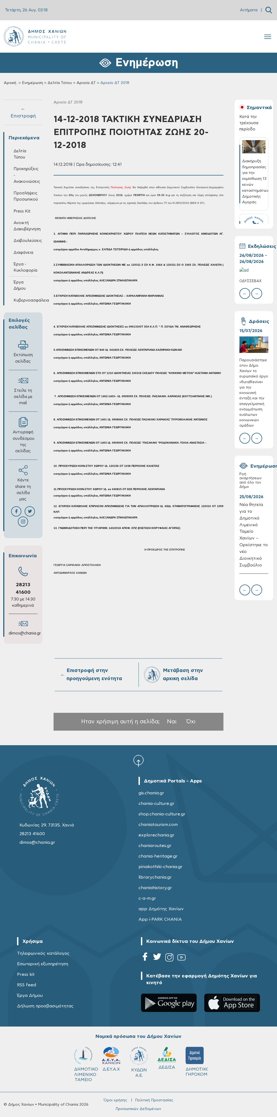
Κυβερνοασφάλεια (26, 300)
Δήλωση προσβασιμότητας (45, 1006)
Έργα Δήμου (30, 995)
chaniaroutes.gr (155, 845)
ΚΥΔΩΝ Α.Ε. (139, 1072)
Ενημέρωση (32, 83)
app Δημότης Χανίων (161, 909)
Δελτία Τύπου (60, 83)
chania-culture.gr (156, 803)
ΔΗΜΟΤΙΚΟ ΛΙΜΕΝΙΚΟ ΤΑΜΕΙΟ (85, 1074)
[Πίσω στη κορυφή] (138, 760)
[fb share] (16, 511)
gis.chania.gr (151, 793)
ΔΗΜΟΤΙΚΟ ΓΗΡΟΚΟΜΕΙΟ (197, 1071)
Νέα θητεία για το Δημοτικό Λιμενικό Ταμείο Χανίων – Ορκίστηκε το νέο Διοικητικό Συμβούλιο (253, 534)
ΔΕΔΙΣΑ (167, 1067)
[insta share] (23, 522)
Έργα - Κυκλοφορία (25, 267)
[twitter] (157, 958)
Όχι (191, 721)
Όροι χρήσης (115, 1100)
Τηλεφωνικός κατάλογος (43, 953)
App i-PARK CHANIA (160, 919)
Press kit (26, 974)
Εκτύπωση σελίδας (23, 358)
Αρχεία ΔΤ (86, 83)
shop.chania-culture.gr (162, 814)
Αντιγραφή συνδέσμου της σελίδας (23, 441)
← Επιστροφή (23, 112)
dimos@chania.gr (25, 633)
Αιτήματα (249, 10)
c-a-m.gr (147, 898)
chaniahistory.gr (155, 888)
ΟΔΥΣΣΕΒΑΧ (250, 281)
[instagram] (169, 958)
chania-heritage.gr (158, 856)
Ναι (172, 721)
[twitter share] (30, 511)
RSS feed (26, 985)
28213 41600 (32, 834)
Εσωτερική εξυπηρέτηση (42, 964)
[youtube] (181, 958)
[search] (268, 10)
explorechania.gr (156, 835)
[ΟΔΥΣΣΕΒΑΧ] (254, 270)
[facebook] (145, 958)
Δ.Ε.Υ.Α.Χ (111, 1069)
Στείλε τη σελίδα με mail (23, 397)
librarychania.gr (155, 877)
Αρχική (10, 83)
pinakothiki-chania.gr (160, 867)
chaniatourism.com (158, 824)
